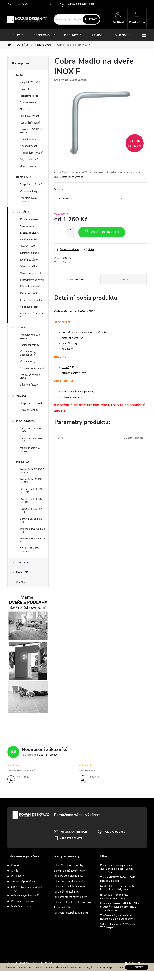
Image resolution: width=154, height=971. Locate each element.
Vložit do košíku (105, 232)
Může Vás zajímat (21, 906)
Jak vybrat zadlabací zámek (69, 886)
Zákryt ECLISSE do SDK (31, 510)
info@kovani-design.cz (73, 832)
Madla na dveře (29, 233)
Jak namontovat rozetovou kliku (72, 902)
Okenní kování (28, 166)
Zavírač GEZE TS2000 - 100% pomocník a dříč (117, 879)
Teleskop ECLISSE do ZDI (32, 530)
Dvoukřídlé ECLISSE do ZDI (31, 500)
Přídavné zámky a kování (30, 336)
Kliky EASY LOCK (30, 82)
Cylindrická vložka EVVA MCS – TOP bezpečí (118, 925)
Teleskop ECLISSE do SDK (32, 540)
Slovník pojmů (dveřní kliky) (69, 870)
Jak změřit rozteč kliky (66, 891)
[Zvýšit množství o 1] (70, 229)
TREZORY (22, 562)
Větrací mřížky (28, 266)
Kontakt (11, 4)
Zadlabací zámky (29, 345)
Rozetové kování (29, 96)
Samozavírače (28, 226)
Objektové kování (30, 159)
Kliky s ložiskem (29, 89)
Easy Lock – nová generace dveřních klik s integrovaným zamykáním (117, 869)
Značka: (63, 258)
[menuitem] (18, 35)
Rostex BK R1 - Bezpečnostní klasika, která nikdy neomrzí (117, 887)
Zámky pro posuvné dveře (31, 439)
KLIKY (19, 75)
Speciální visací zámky (33, 368)
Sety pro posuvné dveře (30, 429)
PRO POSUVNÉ (25, 421)
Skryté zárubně (63, 949)
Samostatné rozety (31, 273)
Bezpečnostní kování (32, 184)
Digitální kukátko (30, 253)
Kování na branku (30, 139)
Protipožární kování (31, 152)
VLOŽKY (21, 396)
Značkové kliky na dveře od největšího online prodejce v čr (118, 917)
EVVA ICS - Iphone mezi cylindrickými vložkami (114, 896)
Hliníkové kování (29, 116)
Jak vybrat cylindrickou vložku (71, 881)
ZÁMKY (20, 327)
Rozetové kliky (62, 907)
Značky (20, 582)
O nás (25, 4)
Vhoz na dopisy (29, 307)
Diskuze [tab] (123, 279)
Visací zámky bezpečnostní (27, 353)
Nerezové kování (29, 109)
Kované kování (28, 146)
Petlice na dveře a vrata (30, 376)
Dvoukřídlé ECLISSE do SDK (31, 490)
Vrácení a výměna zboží (24, 895)
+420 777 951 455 (114, 832)
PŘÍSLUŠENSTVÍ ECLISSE (30, 550)
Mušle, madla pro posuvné (30, 449)
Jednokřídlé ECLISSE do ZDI (32, 481)
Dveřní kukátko (29, 259)
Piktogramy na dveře (32, 280)
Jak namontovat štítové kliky (70, 897)
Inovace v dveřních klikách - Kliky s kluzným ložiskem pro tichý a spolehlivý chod (119, 907)
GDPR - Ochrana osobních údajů (26, 888)
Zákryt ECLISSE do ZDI (31, 520)
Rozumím (137, 967)
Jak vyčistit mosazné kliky (68, 865)
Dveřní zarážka (28, 239)
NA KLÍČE (22, 572)
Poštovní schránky (31, 300)
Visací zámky (27, 361)
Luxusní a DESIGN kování (31, 131)
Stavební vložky (29, 410)
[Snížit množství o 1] (70, 234)
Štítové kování (28, 102)
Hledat (91, 19)
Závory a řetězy (29, 384)
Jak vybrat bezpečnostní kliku (71, 913)
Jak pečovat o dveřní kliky (68, 876)
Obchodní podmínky (23, 881)
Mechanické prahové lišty (32, 315)
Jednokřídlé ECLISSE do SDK (32, 471)
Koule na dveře (29, 219)
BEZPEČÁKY (23, 177)
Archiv (104, 933)
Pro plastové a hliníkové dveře (28, 199)
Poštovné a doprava (22, 901)
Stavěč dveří (27, 246)
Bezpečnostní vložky (32, 403)
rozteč (65, 367)
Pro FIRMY (17, 876)
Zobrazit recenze (48, 754)
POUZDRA (22, 462)
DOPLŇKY (23, 212)
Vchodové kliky (28, 191)
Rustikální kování (30, 122)
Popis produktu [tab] (77, 279)
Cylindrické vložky (89, 949)
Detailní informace (72, 177)
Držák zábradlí (28, 293)
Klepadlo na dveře (30, 286)
